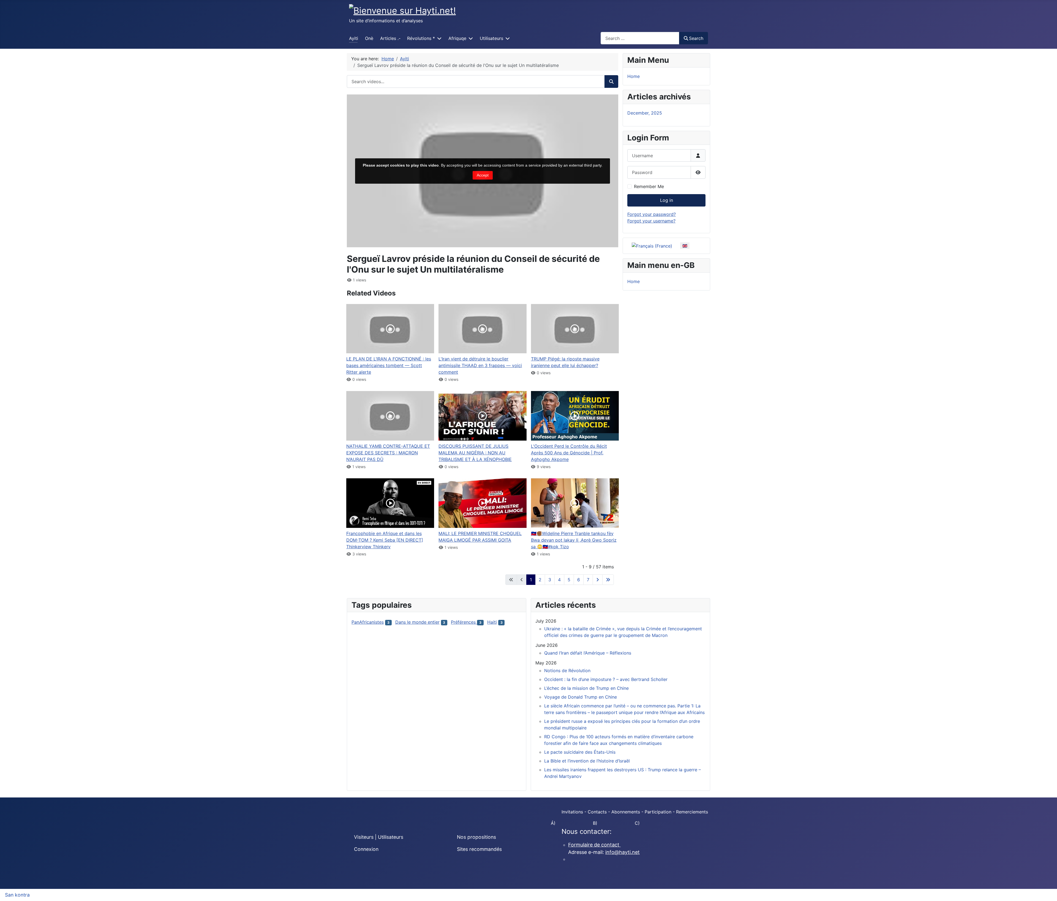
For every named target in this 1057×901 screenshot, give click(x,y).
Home (633, 76)
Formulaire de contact (594, 845)
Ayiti (353, 38)
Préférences (464, 622)
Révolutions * (421, 38)
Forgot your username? (651, 221)
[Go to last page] (608, 579)
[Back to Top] (1047, 891)
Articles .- (390, 38)
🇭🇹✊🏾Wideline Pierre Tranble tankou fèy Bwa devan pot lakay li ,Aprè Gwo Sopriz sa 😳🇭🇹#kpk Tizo (574, 540)
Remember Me (649, 186)
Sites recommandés (479, 849)
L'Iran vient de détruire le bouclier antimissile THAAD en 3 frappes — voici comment (480, 365)
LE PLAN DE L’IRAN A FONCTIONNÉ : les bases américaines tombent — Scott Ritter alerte (388, 365)
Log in (666, 200)
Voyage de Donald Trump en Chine (580, 697)
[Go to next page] (598, 579)
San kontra (17, 895)
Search (696, 38)
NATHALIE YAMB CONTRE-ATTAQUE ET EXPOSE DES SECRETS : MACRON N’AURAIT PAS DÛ (388, 452)
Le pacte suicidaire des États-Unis (579, 752)
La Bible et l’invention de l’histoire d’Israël (587, 761)
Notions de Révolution (567, 670)
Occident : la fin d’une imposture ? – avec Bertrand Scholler (606, 679)
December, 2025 (644, 113)
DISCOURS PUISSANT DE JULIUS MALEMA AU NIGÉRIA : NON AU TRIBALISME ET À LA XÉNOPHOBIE (475, 452)
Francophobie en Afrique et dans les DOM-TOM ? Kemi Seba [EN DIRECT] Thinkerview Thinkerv (384, 540)
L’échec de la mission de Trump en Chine (586, 688)
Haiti (492, 622)
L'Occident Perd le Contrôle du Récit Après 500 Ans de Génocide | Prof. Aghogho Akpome (569, 452)
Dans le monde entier (417, 622)
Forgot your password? (651, 214)
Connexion (366, 849)
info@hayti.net (622, 852)
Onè (369, 38)
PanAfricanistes (368, 622)
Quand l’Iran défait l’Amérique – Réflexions (587, 653)
